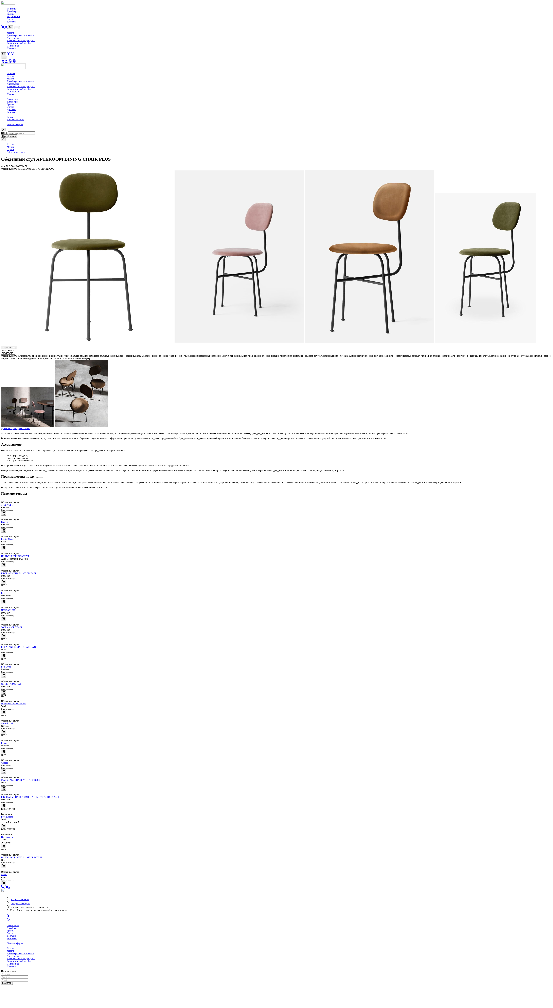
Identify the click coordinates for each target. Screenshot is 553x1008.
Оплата (10, 19)
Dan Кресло (7, 837)
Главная (11, 73)
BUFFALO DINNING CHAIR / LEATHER (22, 857)
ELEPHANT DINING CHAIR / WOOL (20, 647)
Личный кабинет (15, 119)
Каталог (11, 76)
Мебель (10, 33)
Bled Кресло (7, 817)
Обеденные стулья (16, 152)
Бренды (10, 14)
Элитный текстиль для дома (21, 40)
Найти (4, 136)
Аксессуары (13, 38)
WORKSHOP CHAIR (11, 627)
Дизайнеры (12, 11)
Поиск (4, 133)
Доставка (11, 21)
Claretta (4, 763)
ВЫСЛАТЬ (7, 983)
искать (13, 136)
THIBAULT (7, 505)
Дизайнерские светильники (20, 35)
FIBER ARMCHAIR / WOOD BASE (19, 573)
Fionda (4, 743)
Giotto (4, 874)
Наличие (11, 48)
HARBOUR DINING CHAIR (15, 556)
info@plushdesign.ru (20, 903)
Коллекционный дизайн (19, 43)
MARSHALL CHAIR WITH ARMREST (20, 780)
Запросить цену (9, 348)
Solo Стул (6, 667)
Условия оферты (15, 124)
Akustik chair (7, 723)
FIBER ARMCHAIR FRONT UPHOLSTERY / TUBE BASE (30, 797)
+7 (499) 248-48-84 (20, 899)
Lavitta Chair (7, 539)
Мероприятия (13, 16)
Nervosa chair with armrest (13, 703)
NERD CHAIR (8, 610)
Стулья (10, 149)
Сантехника (13, 45)
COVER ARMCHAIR (11, 684)
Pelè (3, 593)
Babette (4, 522)
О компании (13, 99)
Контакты (12, 8)
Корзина (11, 117)
